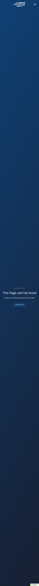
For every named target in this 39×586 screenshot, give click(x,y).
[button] (35, 4)
